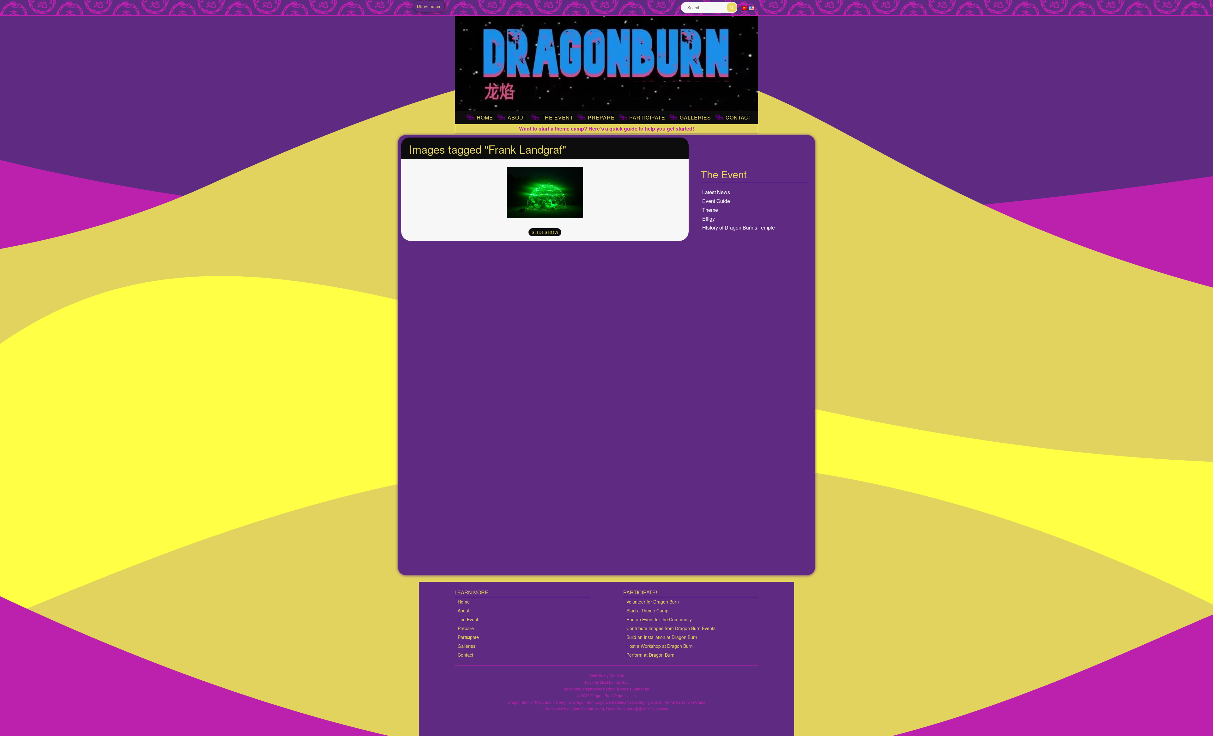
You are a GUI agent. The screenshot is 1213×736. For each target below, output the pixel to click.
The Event (557, 117)
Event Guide (716, 201)
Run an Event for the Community (659, 619)
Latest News (716, 192)
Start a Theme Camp (647, 610)
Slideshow (545, 232)
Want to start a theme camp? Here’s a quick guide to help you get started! (606, 128)
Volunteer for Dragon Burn (652, 601)
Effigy (708, 218)
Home (485, 117)
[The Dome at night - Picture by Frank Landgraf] (545, 192)
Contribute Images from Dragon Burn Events (670, 628)
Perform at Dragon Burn (650, 655)
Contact (739, 117)
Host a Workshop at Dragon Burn (659, 646)
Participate (647, 117)
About (517, 117)
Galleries (695, 117)
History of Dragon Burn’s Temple (738, 227)
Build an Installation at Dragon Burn (661, 637)
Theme (710, 209)
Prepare (601, 117)
